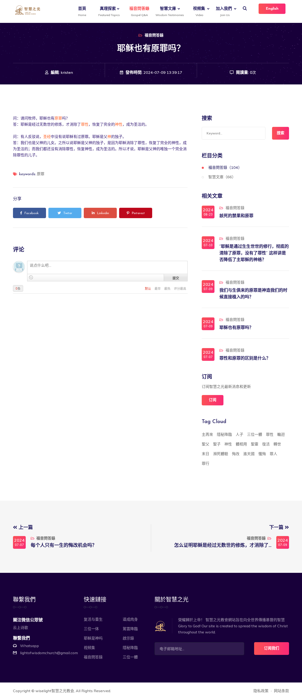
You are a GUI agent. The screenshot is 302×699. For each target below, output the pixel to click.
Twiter (67, 213)
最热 (167, 288)
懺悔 (262, 453)
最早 (158, 288)
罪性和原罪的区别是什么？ (244, 359)
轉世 (277, 444)
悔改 (235, 453)
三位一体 (91, 628)
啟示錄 (128, 638)
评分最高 (180, 288)
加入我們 (224, 11)
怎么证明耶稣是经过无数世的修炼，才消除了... (222, 545)
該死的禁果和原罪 (236, 216)
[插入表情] (31, 277)
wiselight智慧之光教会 (54, 690)
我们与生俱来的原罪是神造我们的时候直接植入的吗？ (253, 294)
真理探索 (108, 11)
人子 (239, 434)
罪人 (273, 453)
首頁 (82, 11)
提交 (175, 277)
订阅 (212, 400)
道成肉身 (130, 619)
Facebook (31, 213)
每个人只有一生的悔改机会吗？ (64, 545)
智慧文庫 (168, 11)
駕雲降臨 (130, 628)
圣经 (47, 136)
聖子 (217, 444)
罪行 (205, 463)
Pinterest (138, 213)
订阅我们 (271, 648)
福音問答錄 (139, 11)
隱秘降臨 (224, 434)
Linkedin (103, 213)
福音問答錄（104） (225, 167)
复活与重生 (93, 619)
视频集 (199, 11)
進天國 (249, 453)
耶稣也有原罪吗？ (236, 328)
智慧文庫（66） (222, 177)
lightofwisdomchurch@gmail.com (49, 652)
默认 (148, 288)
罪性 (84, 124)
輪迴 (281, 434)
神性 (118, 124)
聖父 (205, 444)
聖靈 (254, 444)
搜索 (280, 133)
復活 (266, 444)
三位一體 (254, 434)
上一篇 (25, 527)
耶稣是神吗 (93, 638)
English (272, 9)
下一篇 (277, 527)
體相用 (241, 444)
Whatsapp (29, 645)
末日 (205, 453)
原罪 (58, 118)
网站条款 (281, 690)
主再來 (207, 434)
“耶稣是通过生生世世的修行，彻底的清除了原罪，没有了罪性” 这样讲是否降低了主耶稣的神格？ (254, 253)
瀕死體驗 (220, 453)
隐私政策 (260, 690)
